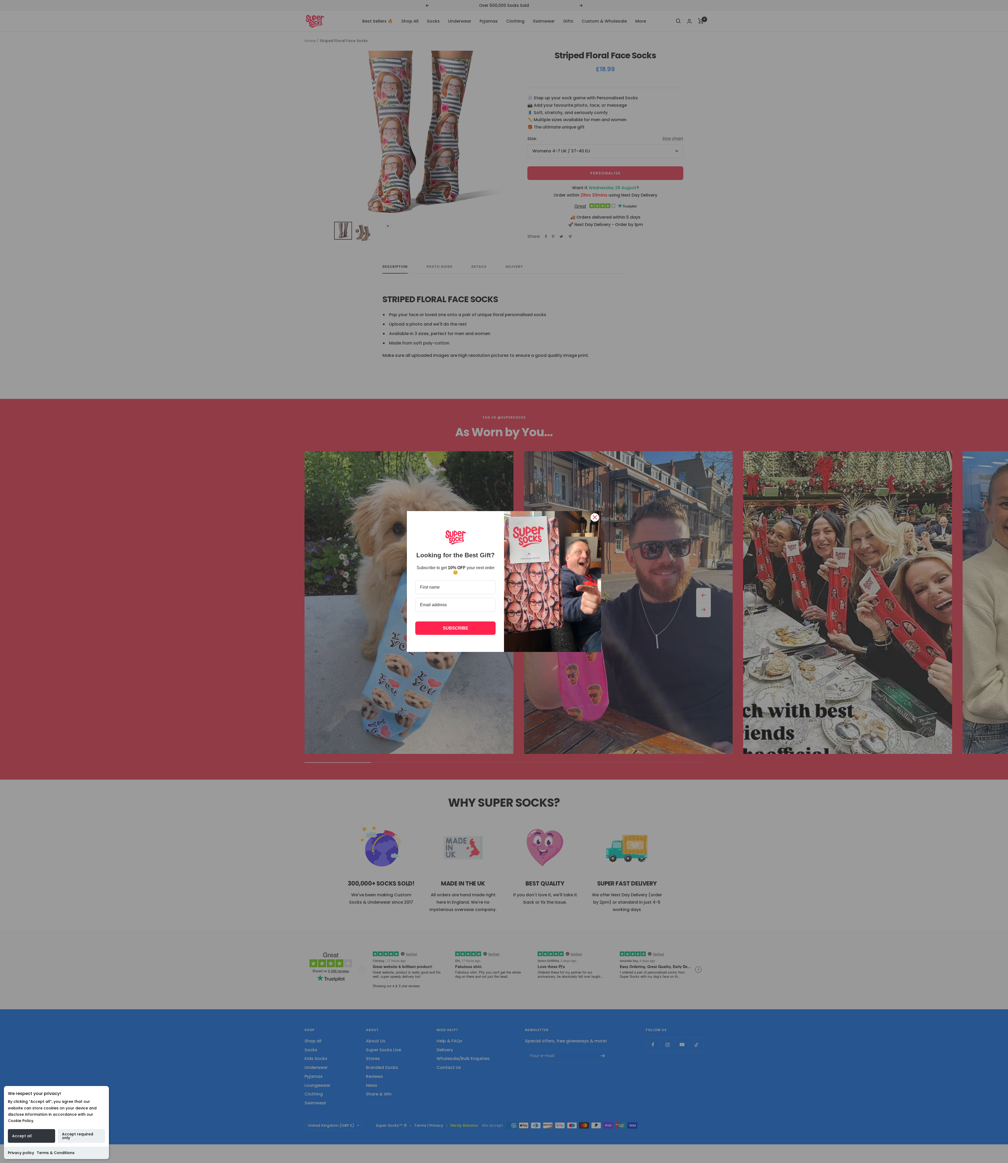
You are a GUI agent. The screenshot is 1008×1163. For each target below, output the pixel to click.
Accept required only (77, 1135)
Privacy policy (21, 1152)
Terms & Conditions (56, 1152)
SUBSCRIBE (455, 628)
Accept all (22, 1136)
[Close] (595, 517)
